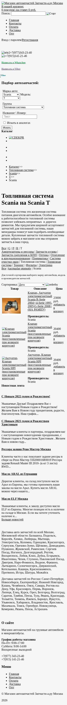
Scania (13, 173)
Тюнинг (19, 265)
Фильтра (31, 265)
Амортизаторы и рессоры (17, 251)
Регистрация (30, 39)
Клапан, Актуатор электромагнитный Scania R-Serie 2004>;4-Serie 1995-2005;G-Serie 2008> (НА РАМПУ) (40, 301)
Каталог (14, 166)
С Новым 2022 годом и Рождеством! (25, 396)
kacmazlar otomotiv (19, 268)
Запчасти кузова (46, 251)
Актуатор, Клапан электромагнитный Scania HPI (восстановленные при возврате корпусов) (40, 363)
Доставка (15, 30)
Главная (14, 20)
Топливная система (21, 170)
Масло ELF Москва (14, 498)
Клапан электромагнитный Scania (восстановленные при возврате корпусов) (40, 332)
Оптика (44, 255)
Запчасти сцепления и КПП (19, 255)
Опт (11, 33)
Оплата (13, 26)
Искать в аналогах (18, 122)
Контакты (15, 23)
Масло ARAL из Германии (19, 473)
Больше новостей (12, 519)
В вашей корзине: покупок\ (18, 8)
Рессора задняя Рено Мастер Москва (26, 449)
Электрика (45, 265)
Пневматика (40, 258)
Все (3, 248)
